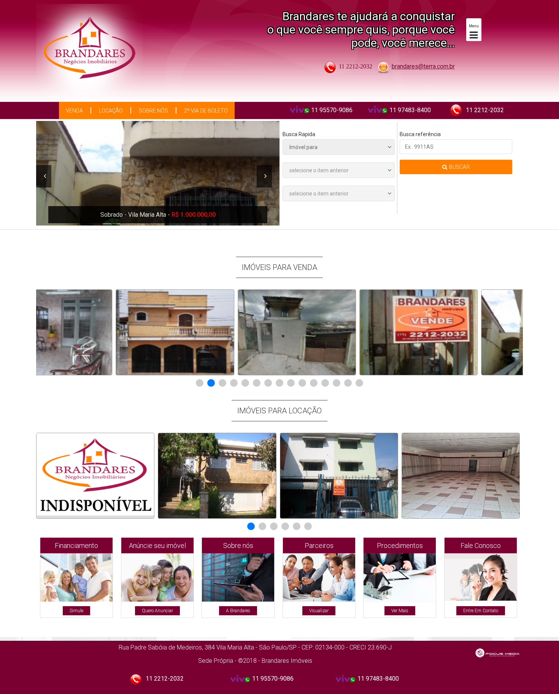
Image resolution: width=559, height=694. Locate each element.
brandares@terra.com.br (423, 66)
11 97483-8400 (410, 110)
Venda (74, 111)
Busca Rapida (299, 134)
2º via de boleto (206, 111)
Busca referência (420, 134)
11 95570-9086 (332, 110)
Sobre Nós (153, 111)
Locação (111, 111)
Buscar (459, 167)
